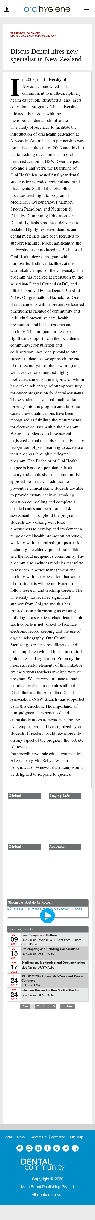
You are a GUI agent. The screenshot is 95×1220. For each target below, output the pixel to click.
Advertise (58, 1137)
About (7, 1137)
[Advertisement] (47, 1070)
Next (70, 1006)
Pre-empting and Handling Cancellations (50, 949)
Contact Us (38, 1137)
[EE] (47, 1165)
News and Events (33, 36)
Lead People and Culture (39, 935)
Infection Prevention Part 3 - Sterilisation (50, 990)
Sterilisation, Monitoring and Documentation (53, 962)
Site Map (76, 1137)
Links (21, 1137)
